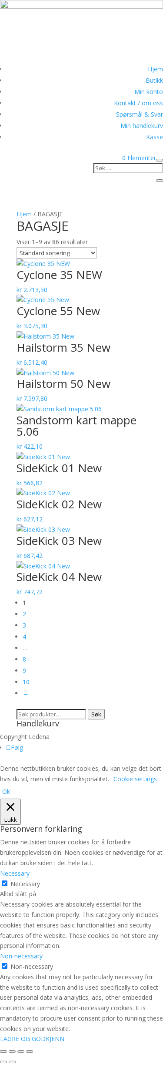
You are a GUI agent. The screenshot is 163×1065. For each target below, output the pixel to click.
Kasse (154, 137)
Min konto (148, 91)
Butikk (154, 80)
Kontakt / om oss (138, 103)
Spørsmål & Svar (139, 114)
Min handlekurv (141, 125)
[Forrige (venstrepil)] (3, 1062)
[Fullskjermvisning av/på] (12, 1051)
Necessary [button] (15, 873)
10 (26, 682)
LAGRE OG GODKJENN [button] (32, 1039)
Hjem (155, 69)
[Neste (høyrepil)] (12, 1062)
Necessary (25, 884)
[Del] (20, 1051)
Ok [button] (6, 791)
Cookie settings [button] (135, 779)
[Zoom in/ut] (3, 1051)
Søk (96, 714)
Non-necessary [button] (21, 956)
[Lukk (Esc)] (29, 1051)
